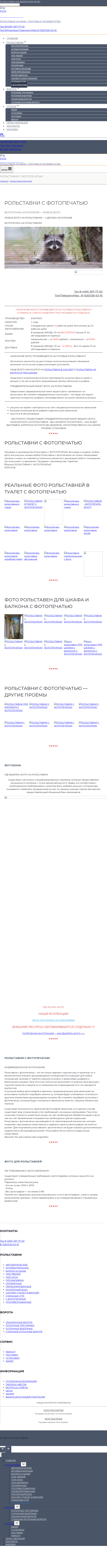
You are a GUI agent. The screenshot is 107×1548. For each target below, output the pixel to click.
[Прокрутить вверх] (2, 1449)
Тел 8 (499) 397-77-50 (88, 291)
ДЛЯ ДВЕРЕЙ (17, 56)
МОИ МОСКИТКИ (54, 1410)
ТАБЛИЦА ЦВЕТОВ (16, 1384)
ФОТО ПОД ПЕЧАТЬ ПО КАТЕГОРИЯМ (53, 1020)
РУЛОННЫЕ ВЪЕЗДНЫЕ (21, 96)
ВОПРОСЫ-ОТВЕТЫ (17, 1387)
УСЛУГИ (10, 1524)
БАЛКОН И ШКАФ (19, 52)
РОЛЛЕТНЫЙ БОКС (19, 75)
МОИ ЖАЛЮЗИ (53, 1419)
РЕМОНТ (15, 119)
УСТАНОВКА (16, 113)
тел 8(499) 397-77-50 (13, 141)
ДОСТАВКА (16, 116)
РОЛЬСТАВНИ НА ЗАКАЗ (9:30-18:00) (20, 1)
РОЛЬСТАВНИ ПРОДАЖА (21, 181)
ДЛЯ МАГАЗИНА (18, 62)
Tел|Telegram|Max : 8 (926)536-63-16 (79, 295)
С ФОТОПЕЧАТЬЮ (19, 85)
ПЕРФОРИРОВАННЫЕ (20, 72)
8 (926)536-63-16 (9, 1244)
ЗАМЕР (14, 110)
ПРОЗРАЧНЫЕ (17, 65)
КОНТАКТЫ (13, 126)
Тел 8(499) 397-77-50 (12, 26)
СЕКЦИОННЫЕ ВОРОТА (21, 99)
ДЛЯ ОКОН (16, 59)
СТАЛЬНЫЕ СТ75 (18, 82)
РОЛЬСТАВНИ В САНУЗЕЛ (58, 369)
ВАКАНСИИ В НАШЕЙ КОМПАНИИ (25, 1397)
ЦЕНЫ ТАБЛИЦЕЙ (17, 123)
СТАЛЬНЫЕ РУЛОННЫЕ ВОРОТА (25, 102)
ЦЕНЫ (9, 1390)
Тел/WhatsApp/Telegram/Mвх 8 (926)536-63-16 (28, 30)
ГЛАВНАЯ (12, 38)
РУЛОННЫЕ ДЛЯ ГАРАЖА (22, 92)
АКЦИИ (10, 1393)
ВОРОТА (10, 1507)
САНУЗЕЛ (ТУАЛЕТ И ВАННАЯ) (24, 78)
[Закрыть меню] (1, 1455)
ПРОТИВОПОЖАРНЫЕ (21, 69)
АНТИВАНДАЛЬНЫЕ (20, 49)
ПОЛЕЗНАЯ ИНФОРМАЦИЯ (21, 1381)
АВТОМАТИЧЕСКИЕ (19, 46)
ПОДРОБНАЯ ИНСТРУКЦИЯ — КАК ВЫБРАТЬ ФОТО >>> (53, 1033)
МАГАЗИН (12, 129)
